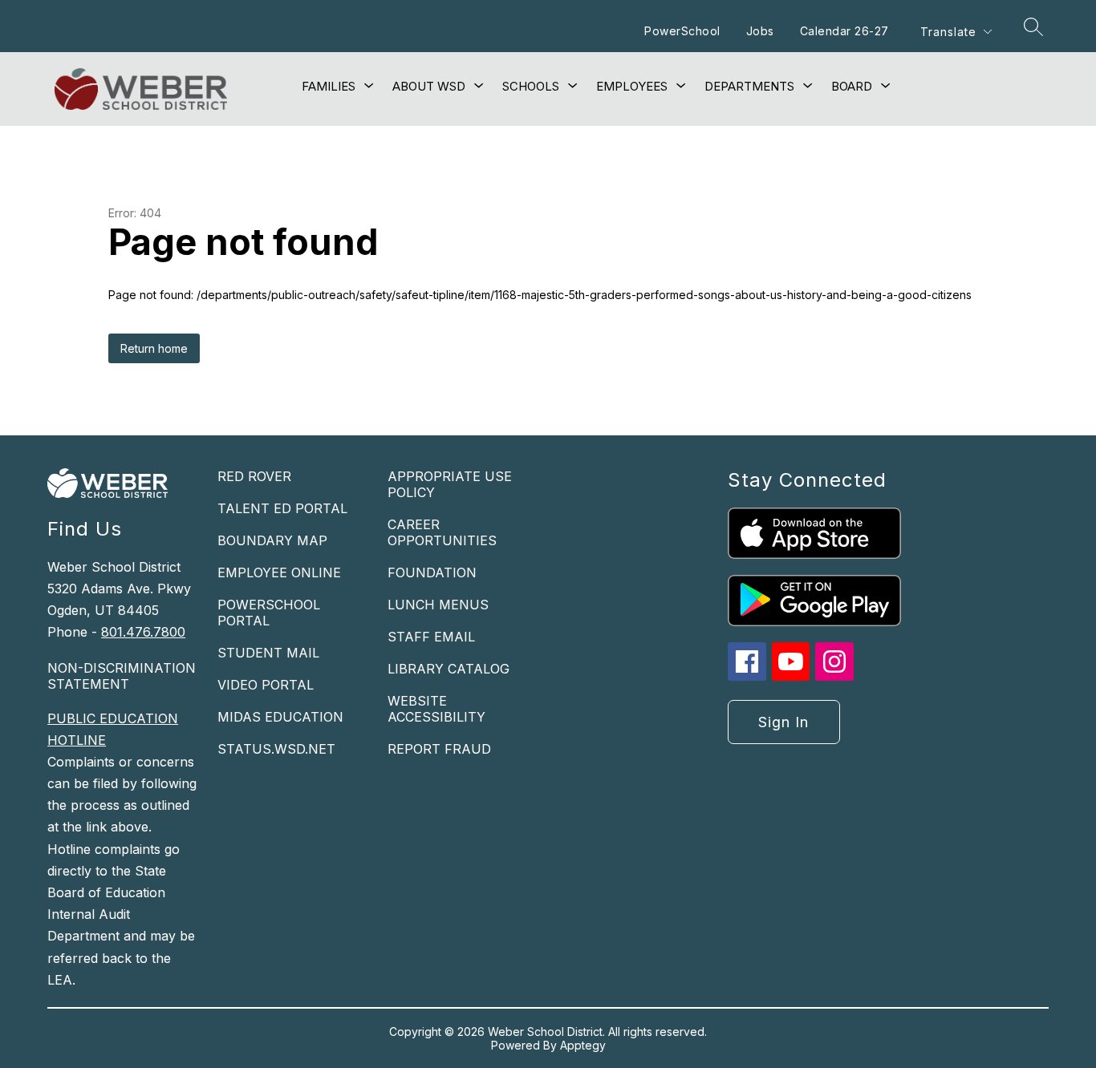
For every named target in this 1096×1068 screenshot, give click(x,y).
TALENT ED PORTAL (282, 508)
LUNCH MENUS (438, 605)
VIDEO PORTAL (265, 685)
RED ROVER (254, 476)
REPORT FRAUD (439, 749)
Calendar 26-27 (844, 31)
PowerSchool (682, 31)
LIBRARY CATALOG (448, 669)
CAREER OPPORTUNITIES (442, 532)
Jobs (760, 31)
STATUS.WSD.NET (276, 749)
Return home (154, 348)
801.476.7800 (143, 632)
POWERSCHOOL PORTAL (268, 613)
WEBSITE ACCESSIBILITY (436, 709)
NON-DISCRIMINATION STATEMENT (121, 676)
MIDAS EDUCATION (280, 717)
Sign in (783, 722)
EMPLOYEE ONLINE (279, 572)
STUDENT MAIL (268, 653)
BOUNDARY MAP (272, 540)
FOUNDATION (432, 572)
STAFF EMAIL (431, 637)
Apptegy (583, 1045)
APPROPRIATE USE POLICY (450, 484)
